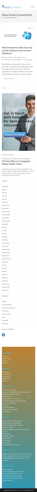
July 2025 (4, 189)
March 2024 (5, 240)
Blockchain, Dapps (8, 427)
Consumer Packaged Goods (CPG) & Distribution (16, 392)
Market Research (7, 469)
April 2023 (4, 274)
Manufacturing (7, 396)
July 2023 (4, 265)
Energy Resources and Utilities (11, 398)
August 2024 (5, 224)
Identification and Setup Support (12, 476)
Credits (5, 381)
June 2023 (4, 268)
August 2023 (5, 262)
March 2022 (5, 281)
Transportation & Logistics (10, 409)
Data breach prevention (11, 17)
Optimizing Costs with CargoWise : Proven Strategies (15, 158)
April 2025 (4, 199)
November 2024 (6, 215)
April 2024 (4, 237)
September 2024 (6, 221)
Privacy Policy (6, 374)
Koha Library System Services (11, 445)
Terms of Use (6, 376)
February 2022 (5, 284)
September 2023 (6, 259)
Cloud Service (5, 311)
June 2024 (4, 230)
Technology (7, 60)
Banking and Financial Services (12, 394)
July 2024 (4, 227)
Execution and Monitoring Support (13, 478)
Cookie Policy (6, 378)
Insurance (6, 405)
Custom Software (17, 60)
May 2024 (4, 233)
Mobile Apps (6, 434)
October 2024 (5, 218)
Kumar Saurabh (8, 57)
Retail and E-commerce (9, 390)
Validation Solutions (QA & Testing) (13, 425)
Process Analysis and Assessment (12, 474)
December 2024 (6, 211)
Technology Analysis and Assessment (13, 471)
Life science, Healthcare (9, 403)
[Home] (2, 17)
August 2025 (5, 186)
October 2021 (5, 290)
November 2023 (6, 252)
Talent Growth (7, 358)
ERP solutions (6, 440)
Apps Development (7, 304)
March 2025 (5, 202)
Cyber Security (7, 438)
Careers (5, 361)
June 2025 (4, 192)
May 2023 (4, 271)
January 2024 (5, 246)
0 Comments (28, 60)
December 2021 (6, 287)
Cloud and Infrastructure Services (12, 421)
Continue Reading (9, 78)
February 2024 (5, 243)
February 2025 (5, 205)
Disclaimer (6, 372)
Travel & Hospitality (8, 407)
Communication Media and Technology (14, 401)
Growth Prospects (8, 480)
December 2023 (6, 249)
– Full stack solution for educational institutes (18, 454)
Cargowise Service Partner (8, 308)
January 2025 (5, 208)
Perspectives (5, 320)
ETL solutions (6, 442)
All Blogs (4, 301)
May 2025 (4, 196)
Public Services (7, 411)
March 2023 (5, 277)
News (3, 317)
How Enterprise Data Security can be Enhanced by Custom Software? (17, 50)
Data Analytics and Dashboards (12, 423)
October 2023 (5, 255)
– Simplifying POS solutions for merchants (16, 456)
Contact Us (6, 363)
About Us (5, 356)
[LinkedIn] (3, 334)
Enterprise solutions (8, 436)
